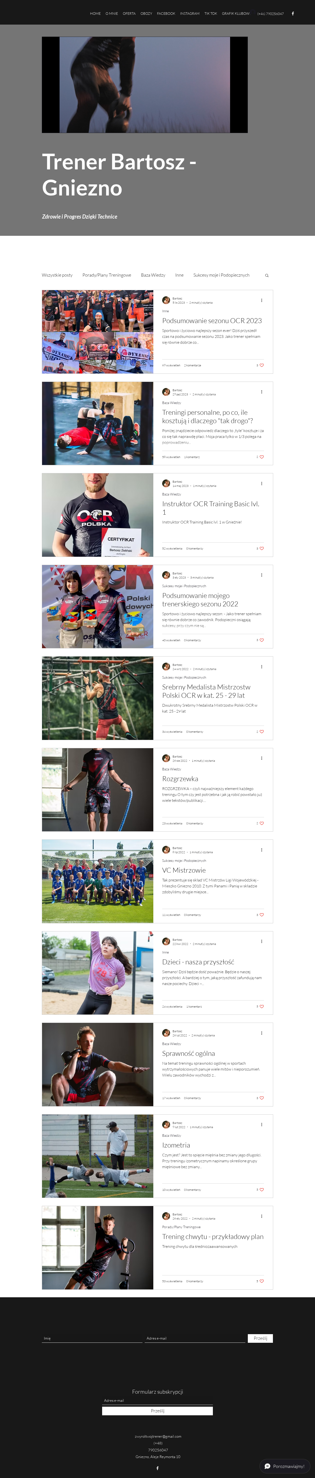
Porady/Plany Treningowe (106, 275)
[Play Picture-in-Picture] (232, 126)
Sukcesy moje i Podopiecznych (221, 275)
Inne (179, 275)
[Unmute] (57, 126)
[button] (267, 275)
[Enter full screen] (241, 126)
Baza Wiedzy (153, 275)
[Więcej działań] (263, 300)
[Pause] (48, 126)
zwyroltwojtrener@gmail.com (158, 1436)
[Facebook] (292, 13)
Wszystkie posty (57, 275)
